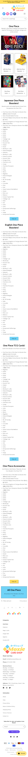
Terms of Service (7, 713)
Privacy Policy (6, 703)
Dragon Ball (6, 633)
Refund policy (13, 749)
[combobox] (14, 18)
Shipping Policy (7, 709)
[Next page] (23, 607)
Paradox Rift (6, 640)
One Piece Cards (7, 92)
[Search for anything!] (25, 18)
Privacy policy (20, 749)
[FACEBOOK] (14, 13)
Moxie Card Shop (13, 748)
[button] (2, 8)
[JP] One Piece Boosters (7, 70)
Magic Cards (6, 630)
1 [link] (4, 607)
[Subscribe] (23, 726)
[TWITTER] (4, 13)
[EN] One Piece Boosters (21, 70)
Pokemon (5, 627)
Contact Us (5, 716)
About (4, 696)
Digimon (5, 637)
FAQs (4, 700)
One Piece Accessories (20, 92)
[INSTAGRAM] (7, 13)
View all (14, 218)
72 (19, 607)
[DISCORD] (11, 13)
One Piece (5, 624)
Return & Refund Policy (9, 706)
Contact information (14, 754)
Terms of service (10, 752)
